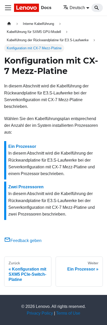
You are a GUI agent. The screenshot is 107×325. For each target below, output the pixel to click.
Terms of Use (68, 313)
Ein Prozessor (22, 146)
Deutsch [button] (77, 7)
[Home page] (9, 24)
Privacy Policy (40, 313)
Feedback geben (26, 240)
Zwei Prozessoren (26, 187)
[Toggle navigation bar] (8, 8)
